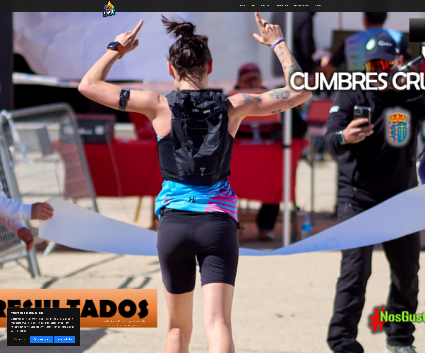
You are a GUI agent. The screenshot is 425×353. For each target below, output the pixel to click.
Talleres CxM (281, 5)
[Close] (76, 310)
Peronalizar (20, 339)
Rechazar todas (41, 339)
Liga (253, 5)
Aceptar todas (64, 339)
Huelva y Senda (301, 5)
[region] (43, 327)
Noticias (265, 5)
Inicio (242, 5)
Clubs (318, 5)
